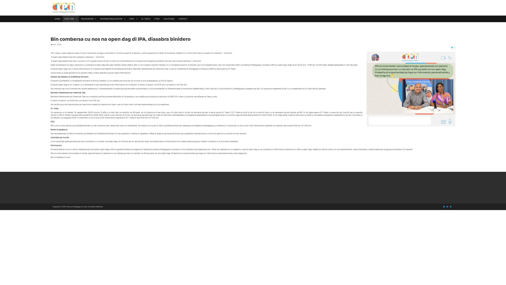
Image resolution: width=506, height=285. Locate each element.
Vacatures (169, 19)
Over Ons (69, 19)
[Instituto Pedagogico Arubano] (64, 8)
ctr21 (157, 19)
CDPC (132, 19)
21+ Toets (145, 19)
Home (57, 19)
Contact (183, 19)
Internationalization (111, 19)
